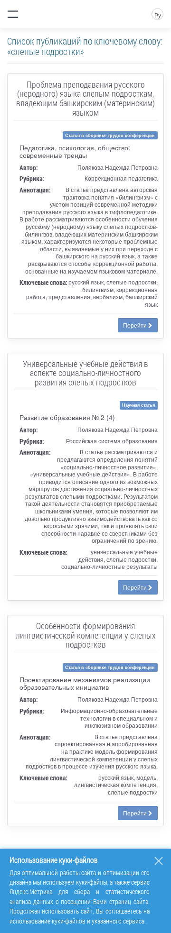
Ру (157, 15)
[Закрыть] (158, 861)
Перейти (135, 325)
